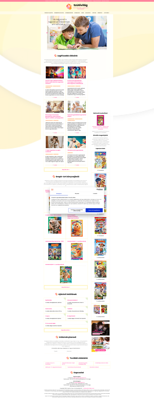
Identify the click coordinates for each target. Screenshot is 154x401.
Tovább (55, 97)
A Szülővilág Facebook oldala (101, 363)
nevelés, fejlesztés (56, 86)
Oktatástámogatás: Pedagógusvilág (77, 0)
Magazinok (87, 12)
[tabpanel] (77, 33)
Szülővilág (80, 6)
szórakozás (48, 87)
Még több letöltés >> (65, 330)
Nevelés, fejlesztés (49, 12)
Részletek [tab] (77, 193)
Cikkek (82, 12)
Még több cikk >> (66, 169)
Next (107, 32)
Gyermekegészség (69, 12)
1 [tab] (74, 50)
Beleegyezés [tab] (59, 193)
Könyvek (94, 12)
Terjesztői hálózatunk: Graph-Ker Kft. (63, 0)
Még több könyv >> (66, 287)
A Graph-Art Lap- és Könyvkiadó (50, 0)
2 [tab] (76, 50)
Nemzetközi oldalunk (105, 0)
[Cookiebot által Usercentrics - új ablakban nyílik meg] (97, 189)
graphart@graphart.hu (79, 382)
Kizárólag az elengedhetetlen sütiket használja (77, 210)
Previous (47, 32)
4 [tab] (79, 50)
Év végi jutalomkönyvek (97, 0)
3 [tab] (78, 50)
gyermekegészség (49, 86)
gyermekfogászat (71, 120)
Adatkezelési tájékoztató (88, 388)
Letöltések (106, 12)
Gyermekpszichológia (59, 12)
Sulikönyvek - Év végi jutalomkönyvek (53, 367)
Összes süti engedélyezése (94, 210)
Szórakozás (77, 12)
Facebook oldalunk (88, 0)
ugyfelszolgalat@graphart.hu (79, 377)
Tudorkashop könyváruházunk (74, 367)
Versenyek (100, 12)
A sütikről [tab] (95, 193)
